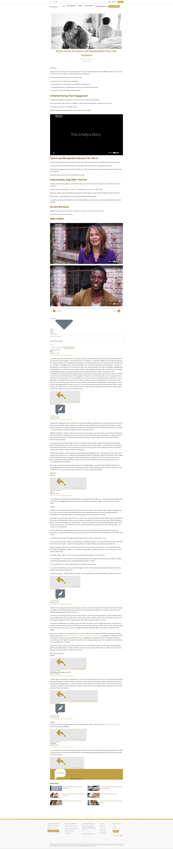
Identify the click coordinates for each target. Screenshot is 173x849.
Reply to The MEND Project (78, 488)
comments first (53, 334)
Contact (115, 828)
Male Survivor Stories (53, 828)
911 (85, 830)
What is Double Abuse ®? (71, 828)
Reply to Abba (75, 401)
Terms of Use (103, 828)
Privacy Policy (103, 833)
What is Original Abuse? (70, 826)
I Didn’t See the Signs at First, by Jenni (72, 801)
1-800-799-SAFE (90, 828)
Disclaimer (102, 826)
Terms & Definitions (69, 831)
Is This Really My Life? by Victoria (108, 793)
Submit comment (69, 347)
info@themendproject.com (112, 724)
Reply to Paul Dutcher (77, 767)
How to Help (68, 833)
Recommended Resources (88, 834)
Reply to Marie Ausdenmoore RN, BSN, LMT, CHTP (84, 701)
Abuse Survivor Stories (53, 825)
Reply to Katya (75, 586)
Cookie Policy (103, 830)
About (114, 826)
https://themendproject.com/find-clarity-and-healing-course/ (82, 635)
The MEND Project (86, 61)
